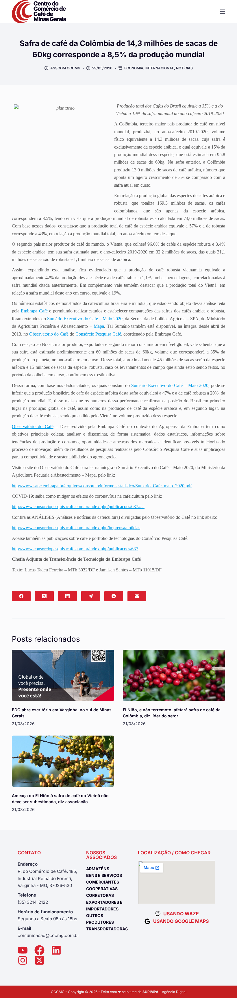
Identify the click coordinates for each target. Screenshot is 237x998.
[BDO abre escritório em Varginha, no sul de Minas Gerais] (63, 675)
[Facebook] (21, 596)
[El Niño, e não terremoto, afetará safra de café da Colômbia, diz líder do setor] (174, 675)
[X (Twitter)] (44, 596)
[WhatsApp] (113, 596)
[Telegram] (90, 596)
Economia (133, 68)
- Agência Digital (164, 992)
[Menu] (222, 11)
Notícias (184, 68)
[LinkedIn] (67, 596)
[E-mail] (136, 596)
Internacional (159, 68)
